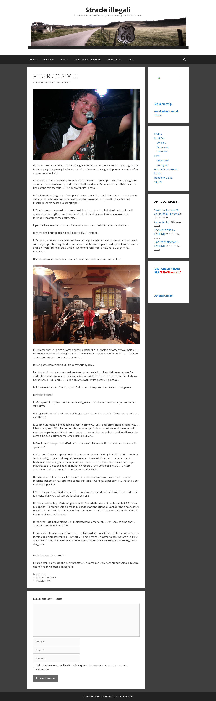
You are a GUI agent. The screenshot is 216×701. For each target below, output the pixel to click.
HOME (33, 59)
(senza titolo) (161, 222)
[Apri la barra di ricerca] (184, 59)
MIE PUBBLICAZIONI (167, 270)
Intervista (41, 574)
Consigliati (163, 165)
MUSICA (47, 59)
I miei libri (163, 160)
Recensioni (163, 147)
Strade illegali (108, 9)
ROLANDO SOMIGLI (46, 577)
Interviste (162, 151)
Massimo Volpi (163, 104)
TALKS (130, 59)
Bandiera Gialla (114, 59)
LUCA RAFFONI (43, 580)
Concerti (161, 142)
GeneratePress (126, 696)
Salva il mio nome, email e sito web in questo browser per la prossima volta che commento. (82, 667)
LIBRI (63, 59)
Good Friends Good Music (88, 59)
